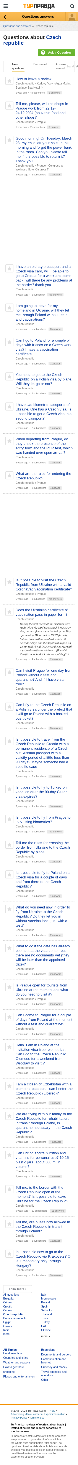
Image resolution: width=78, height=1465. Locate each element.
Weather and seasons (17, 1362)
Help (52, 1410)
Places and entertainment (19, 1376)
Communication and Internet (53, 1360)
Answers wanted (61, 66)
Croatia (7, 1306)
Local (70, 66)
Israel (6, 1334)
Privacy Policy (19, 1417)
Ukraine (46, 1330)
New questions (18, 66)
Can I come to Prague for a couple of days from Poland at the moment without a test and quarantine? (44, 1019)
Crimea (7, 1302)
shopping (9, 1371)
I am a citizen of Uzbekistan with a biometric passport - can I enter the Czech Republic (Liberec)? (44, 1088)
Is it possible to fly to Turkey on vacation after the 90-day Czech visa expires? (41, 792)
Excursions (48, 1349)
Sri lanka (46, 1310)
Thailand (46, 1314)
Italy (44, 1294)
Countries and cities (15, 1357)
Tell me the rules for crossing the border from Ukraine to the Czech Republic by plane (43, 847)
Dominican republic (15, 1318)
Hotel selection (12, 1353)
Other (44, 1379)
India (6, 1330)
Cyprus (7, 1310)
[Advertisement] (39, 222)
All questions (11, 1294)
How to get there (13, 1367)
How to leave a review (33, 79)
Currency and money (54, 1367)
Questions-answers (38, 16)
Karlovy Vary (45, 83)
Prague (41, 122)
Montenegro (48, 1298)
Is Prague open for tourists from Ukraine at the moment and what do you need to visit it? (42, 989)
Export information (54, 1414)
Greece (7, 1326)
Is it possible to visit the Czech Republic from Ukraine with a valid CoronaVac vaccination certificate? (44, 584)
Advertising (17, 1414)
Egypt (7, 1322)
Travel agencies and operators (54, 1373)
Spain (44, 1306)
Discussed (40, 64)
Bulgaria (8, 1298)
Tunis (44, 1318)
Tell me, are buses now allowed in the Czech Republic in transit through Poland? (43, 1226)
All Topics (10, 1349)
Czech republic (25, 83)
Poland (45, 1302)
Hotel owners (34, 1414)
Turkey (45, 1322)
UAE (44, 1326)
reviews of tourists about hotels (45, 1424)
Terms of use (36, 1417)
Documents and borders (56, 1354)
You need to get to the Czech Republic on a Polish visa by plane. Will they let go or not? (44, 379)
